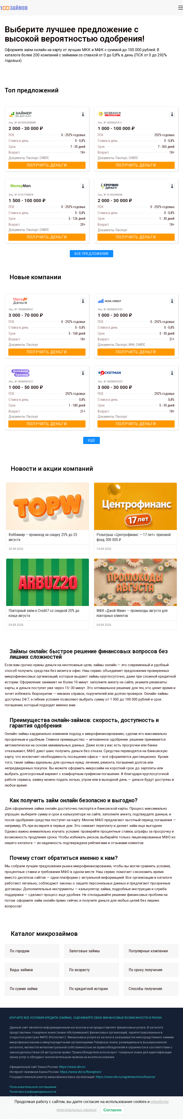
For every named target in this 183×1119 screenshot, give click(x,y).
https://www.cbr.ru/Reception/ (81, 1072)
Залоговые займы (84, 950)
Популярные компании (148, 950)
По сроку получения (145, 969)
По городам (19, 950)
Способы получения (145, 988)
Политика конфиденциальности (33, 1091)
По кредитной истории (88, 988)
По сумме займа (23, 988)
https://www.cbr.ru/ (72, 1067)
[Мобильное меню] (180, 7)
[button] (32, 951)
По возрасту (79, 969)
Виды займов (21, 969)
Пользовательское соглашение (33, 1087)
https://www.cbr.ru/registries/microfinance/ (125, 1077)
